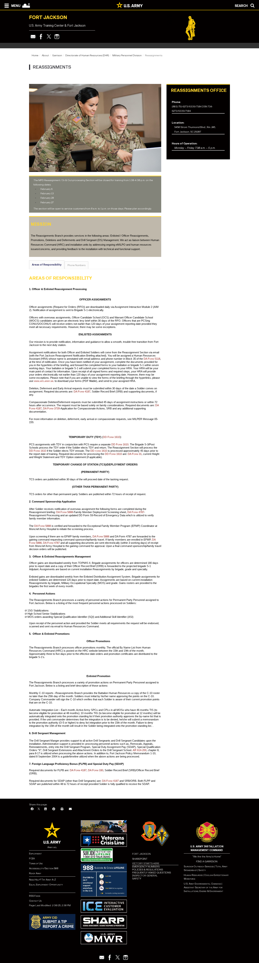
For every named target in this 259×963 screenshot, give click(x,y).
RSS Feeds (34, 895)
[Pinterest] (54, 809)
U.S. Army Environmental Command (202, 883)
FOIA (32, 858)
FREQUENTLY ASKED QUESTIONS (151, 872)
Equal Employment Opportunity (46, 884)
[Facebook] (41, 37)
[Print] (62, 809)
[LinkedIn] (45, 809)
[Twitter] (49, 37)
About (45, 55)
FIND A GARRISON (206, 861)
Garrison (57, 55)
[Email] (33, 37)
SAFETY (136, 878)
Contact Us (35, 900)
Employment (35, 853)
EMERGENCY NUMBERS (146, 866)
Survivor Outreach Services (199, 866)
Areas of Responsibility (46, 264)
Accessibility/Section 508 (43, 868)
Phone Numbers (76, 265)
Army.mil (52, 847)
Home (35, 55)
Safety (202, 870)
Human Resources (193, 875)
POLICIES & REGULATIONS (147, 869)
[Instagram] (57, 37)
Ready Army (35, 873)
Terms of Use (36, 863)
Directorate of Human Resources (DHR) (87, 55)
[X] (38, 809)
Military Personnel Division (127, 55)
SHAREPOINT (139, 858)
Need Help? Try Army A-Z (42, 879)
